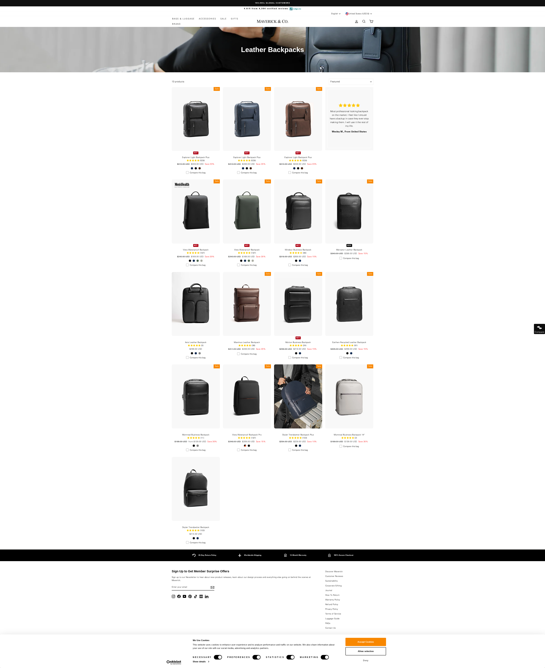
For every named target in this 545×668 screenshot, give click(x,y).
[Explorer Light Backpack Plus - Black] (195, 168)
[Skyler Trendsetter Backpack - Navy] (197, 538)
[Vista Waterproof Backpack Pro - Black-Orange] (245, 445)
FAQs (327, 623)
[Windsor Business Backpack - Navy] (300, 260)
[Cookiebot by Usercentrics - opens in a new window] (174, 662)
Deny (365, 660)
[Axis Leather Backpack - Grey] (199, 353)
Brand (176, 24)
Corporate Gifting (333, 586)
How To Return (332, 595)
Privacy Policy (331, 609)
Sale (223, 19)
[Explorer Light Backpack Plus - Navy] (192, 168)
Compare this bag (198, 173)
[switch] (256, 657)
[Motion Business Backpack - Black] (296, 353)
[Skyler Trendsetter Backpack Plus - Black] (296, 445)
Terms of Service (333, 614)
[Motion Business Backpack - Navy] (300, 353)
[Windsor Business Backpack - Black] (296, 260)
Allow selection (366, 651)
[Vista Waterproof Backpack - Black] (190, 260)
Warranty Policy (332, 600)
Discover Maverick (334, 572)
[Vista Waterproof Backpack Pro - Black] (249, 445)
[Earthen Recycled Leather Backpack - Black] (347, 353)
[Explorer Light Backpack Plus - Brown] (199, 168)
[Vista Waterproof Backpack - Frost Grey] (201, 260)
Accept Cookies (366, 642)
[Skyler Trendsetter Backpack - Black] (193, 538)
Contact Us (330, 628)
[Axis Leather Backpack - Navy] (195, 353)
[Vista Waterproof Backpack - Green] (197, 260)
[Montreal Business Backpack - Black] (193, 445)
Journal (328, 590)
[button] (296, 253)
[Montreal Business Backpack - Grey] (197, 445)
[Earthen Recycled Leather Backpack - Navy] (351, 353)
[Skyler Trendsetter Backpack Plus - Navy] (300, 445)
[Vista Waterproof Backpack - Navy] (193, 260)
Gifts (234, 19)
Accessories (207, 19)
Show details (199, 661)
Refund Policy (331, 604)
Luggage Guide (332, 619)
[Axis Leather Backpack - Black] (192, 353)
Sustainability (331, 581)
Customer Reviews (334, 576)
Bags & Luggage (183, 19)
